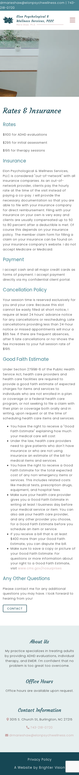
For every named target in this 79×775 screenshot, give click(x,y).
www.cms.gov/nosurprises (40, 568)
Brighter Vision (52, 767)
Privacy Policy (40, 759)
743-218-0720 (41, 727)
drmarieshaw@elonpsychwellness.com (41, 735)
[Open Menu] (72, 20)
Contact (15, 608)
